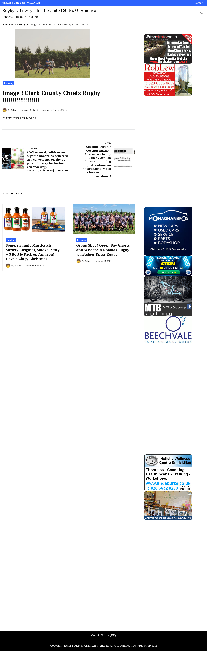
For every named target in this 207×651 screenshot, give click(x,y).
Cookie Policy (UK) (103, 635)
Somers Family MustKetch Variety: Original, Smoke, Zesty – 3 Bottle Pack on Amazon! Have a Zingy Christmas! (33, 252)
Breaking (8, 83)
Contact (199, 2)
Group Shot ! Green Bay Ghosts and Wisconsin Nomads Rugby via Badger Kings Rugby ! (103, 249)
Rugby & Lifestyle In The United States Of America (49, 10)
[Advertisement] (168, 144)
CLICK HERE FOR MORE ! (19, 118)
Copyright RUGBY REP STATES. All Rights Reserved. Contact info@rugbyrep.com (103, 645)
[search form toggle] (202, 13)
